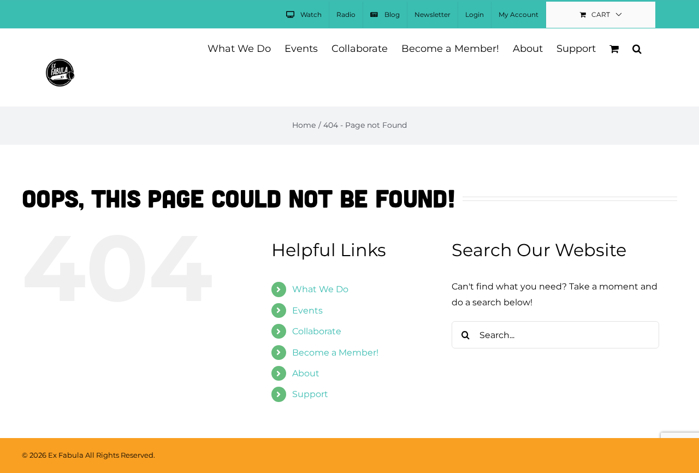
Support (310, 394)
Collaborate (316, 331)
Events (307, 310)
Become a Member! (335, 352)
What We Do (320, 289)
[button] (637, 47)
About (305, 373)
